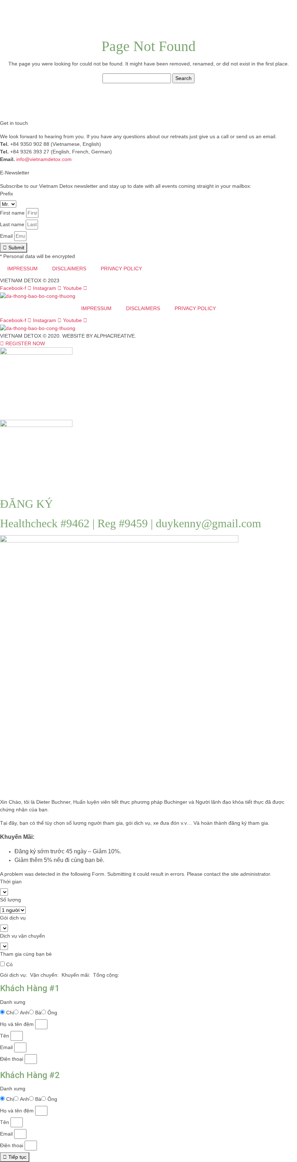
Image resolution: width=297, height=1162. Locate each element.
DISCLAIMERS (69, 268)
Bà (38, 1012)
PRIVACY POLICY (121, 268)
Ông (52, 1012)
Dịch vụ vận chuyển (22, 936)
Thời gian (11, 881)
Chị (10, 1012)
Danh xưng (12, 1002)
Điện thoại (11, 1059)
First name (12, 213)
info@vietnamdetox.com (44, 159)
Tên (4, 1036)
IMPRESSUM (22, 268)
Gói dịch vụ (13, 918)
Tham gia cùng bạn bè (26, 954)
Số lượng (10, 900)
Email (6, 236)
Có (9, 964)
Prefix (6, 194)
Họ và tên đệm (17, 1024)
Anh (24, 1012)
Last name (12, 224)
